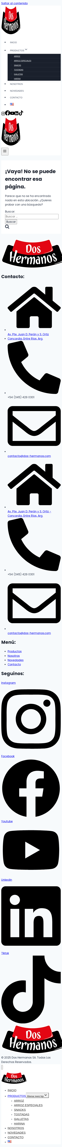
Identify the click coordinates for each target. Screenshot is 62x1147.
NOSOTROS (16, 84)
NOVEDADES (17, 91)
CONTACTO (16, 97)
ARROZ (17, 56)
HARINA (17, 79)
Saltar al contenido (14, 3)
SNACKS (17, 65)
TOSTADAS (18, 70)
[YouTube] (12, 114)
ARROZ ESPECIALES (22, 61)
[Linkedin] (16, 114)
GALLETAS (18, 74)
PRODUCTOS (17, 1096)
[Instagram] (3, 114)
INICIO (13, 42)
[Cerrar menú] (2, 1067)
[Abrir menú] (4, 151)
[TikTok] (21, 114)
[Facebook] (7, 114)
